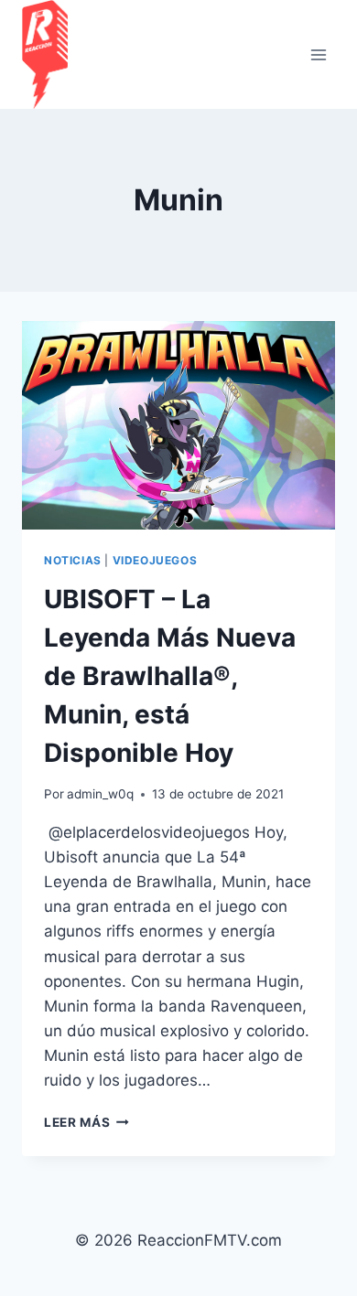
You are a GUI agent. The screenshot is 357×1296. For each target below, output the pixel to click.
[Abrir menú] (318, 54)
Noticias (73, 560)
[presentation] (178, 425)
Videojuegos (155, 560)
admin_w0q (100, 794)
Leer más (86, 1122)
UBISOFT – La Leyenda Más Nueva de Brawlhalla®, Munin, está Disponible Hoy (170, 676)
